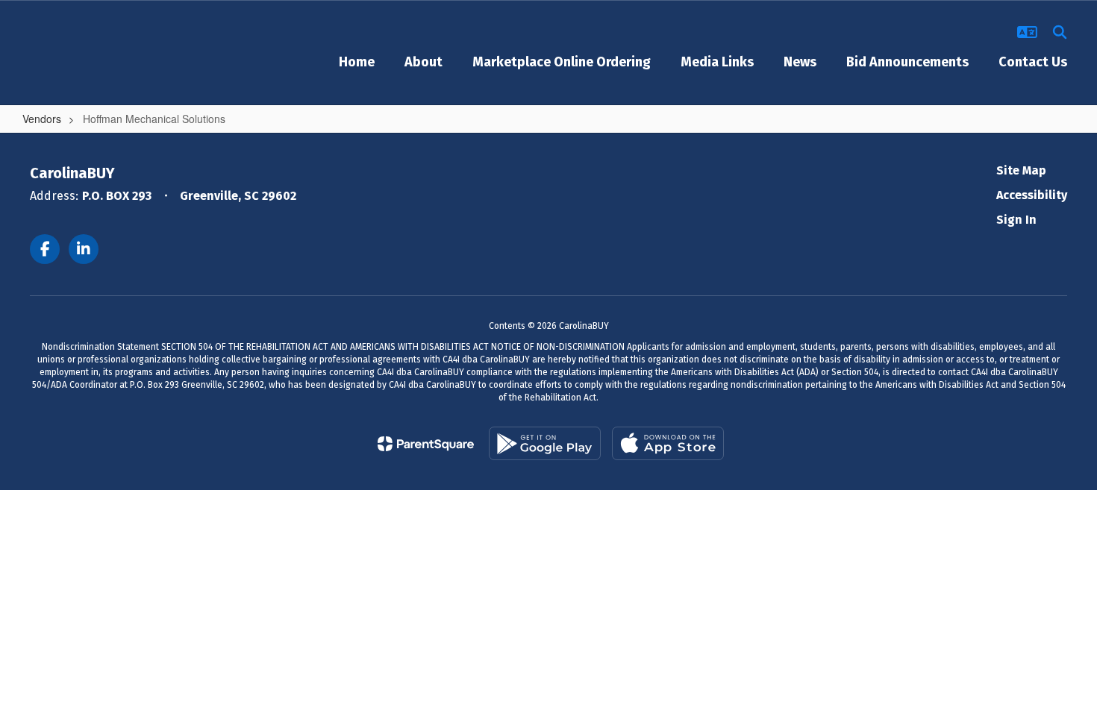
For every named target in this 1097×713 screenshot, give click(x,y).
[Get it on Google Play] (545, 443)
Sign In (1016, 220)
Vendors (41, 118)
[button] (1027, 32)
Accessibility (1031, 195)
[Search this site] (1059, 32)
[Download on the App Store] (668, 443)
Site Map (1021, 170)
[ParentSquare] (426, 444)
